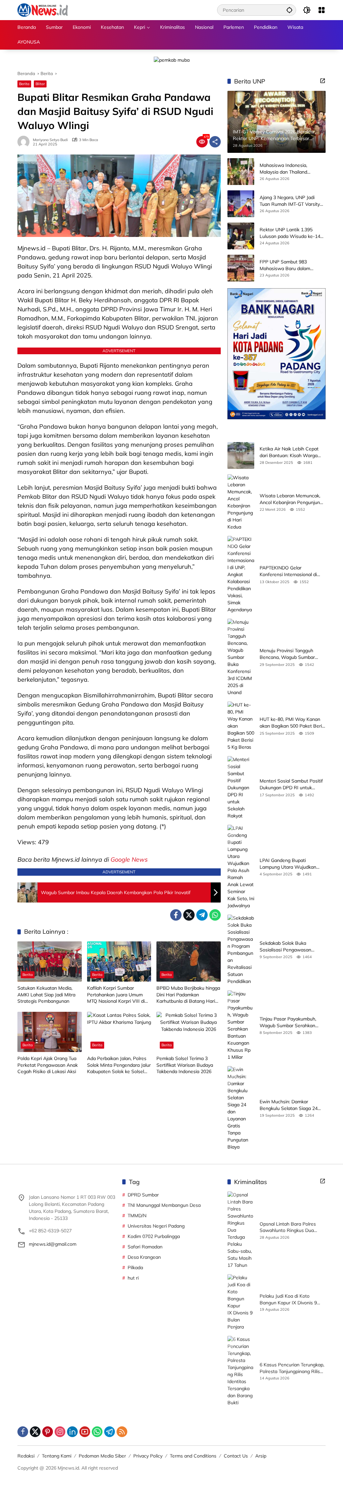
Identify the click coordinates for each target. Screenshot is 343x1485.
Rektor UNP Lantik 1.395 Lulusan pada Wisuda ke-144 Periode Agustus (291, 233)
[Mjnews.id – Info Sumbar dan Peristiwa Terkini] (42, 10)
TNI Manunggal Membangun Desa (164, 1205)
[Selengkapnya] (323, 81)
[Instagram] (60, 1431)
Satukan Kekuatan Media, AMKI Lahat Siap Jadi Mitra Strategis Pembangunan (46, 994)
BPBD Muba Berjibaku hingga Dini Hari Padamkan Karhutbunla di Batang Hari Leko (188, 995)
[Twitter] (189, 915)
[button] (289, 9)
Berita (24, 83)
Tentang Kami (56, 1456)
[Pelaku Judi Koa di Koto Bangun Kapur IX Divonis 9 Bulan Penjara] (240, 1302)
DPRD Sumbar (143, 1195)
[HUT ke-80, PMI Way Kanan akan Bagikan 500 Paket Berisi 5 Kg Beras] (240, 726)
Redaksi (26, 1456)
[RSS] (122, 1431)
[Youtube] (84, 1431)
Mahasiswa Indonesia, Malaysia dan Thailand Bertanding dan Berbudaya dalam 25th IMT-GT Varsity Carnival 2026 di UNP (289, 168)
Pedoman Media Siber (102, 1456)
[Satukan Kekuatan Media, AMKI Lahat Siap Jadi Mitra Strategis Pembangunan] (49, 961)
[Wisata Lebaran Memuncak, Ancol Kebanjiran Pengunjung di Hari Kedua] (240, 502)
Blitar (40, 83)
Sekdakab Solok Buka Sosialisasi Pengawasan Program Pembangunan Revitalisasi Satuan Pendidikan (292, 946)
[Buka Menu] (322, 10)
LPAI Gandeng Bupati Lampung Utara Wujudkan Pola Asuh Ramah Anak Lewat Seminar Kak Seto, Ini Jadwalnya (293, 863)
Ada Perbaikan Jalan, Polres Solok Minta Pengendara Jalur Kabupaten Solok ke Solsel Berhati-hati (119, 1065)
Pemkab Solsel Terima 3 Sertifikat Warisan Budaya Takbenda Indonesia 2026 (184, 1064)
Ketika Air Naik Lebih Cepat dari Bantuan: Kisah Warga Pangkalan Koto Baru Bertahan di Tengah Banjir (289, 452)
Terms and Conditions (193, 1456)
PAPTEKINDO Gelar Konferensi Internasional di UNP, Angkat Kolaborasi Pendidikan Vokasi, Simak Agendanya (288, 571)
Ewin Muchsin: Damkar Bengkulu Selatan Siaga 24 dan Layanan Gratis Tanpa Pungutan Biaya (289, 1105)
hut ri (133, 1278)
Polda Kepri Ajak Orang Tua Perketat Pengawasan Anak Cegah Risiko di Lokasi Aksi (47, 1064)
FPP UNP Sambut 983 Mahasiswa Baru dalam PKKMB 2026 (285, 265)
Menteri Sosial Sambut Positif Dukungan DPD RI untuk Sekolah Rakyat (291, 784)
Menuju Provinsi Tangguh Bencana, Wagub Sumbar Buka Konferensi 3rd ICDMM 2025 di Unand (290, 654)
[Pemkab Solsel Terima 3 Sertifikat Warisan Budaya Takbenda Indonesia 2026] (188, 1032)
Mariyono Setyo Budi (50, 140)
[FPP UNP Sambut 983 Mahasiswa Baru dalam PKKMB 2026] (240, 268)
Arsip (260, 1456)
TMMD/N (137, 1216)
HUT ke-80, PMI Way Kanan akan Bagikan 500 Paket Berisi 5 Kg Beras (292, 722)
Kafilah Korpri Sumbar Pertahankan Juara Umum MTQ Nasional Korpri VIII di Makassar (116, 995)
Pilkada (135, 1267)
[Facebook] (176, 915)
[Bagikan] (215, 141)
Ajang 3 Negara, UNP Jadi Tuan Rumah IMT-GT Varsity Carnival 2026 (290, 200)
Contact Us (236, 1456)
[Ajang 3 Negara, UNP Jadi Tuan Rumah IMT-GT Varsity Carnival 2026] (240, 203)
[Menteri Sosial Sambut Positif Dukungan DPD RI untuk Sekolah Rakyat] (240, 787)
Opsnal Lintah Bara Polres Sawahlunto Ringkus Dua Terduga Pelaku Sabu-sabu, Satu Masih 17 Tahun (289, 1227)
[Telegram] (202, 915)
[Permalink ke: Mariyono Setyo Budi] (25, 142)
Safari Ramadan (145, 1247)
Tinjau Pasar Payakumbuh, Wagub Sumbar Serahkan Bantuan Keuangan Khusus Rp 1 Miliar (293, 1022)
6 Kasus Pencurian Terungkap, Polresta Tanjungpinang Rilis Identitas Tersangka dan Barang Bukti (292, 1368)
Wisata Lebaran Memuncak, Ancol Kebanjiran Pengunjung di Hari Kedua (291, 499)
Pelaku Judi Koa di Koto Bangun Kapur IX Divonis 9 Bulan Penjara (288, 1299)
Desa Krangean (144, 1257)
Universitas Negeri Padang (156, 1226)
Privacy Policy (147, 1456)
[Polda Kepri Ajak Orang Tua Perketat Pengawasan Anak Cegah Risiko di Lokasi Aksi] (49, 1032)
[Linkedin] (72, 1431)
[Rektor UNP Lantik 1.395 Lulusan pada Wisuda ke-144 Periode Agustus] (240, 236)
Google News (129, 859)
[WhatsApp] (215, 915)
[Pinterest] (47, 1431)
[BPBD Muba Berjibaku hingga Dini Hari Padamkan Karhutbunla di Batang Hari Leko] (188, 961)
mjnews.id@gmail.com (52, 1244)
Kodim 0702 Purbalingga (154, 1236)
